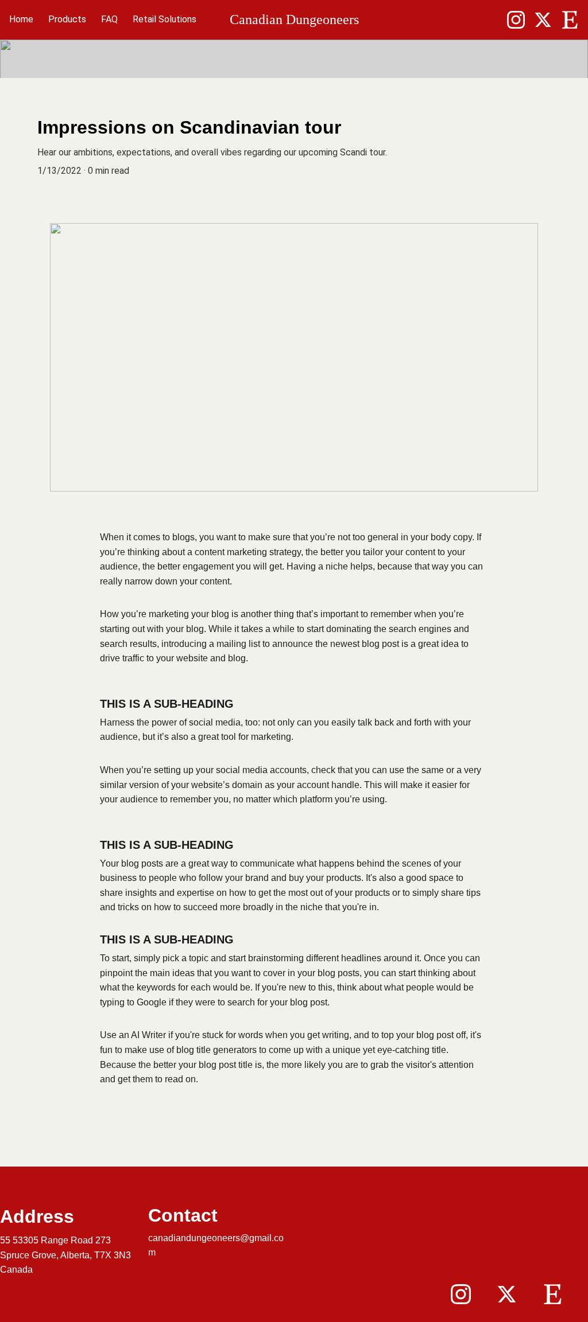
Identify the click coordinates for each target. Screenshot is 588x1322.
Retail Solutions (164, 19)
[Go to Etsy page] (570, 20)
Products (67, 19)
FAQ (109, 19)
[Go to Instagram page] (520, 20)
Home (21, 19)
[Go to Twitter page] (547, 20)
